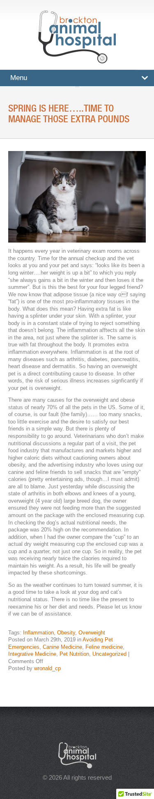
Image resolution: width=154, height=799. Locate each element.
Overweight (91, 633)
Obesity (66, 633)
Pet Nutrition (74, 654)
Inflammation (38, 633)
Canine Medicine (62, 647)
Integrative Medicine (32, 654)
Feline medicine (104, 647)
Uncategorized (109, 654)
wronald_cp (47, 668)
